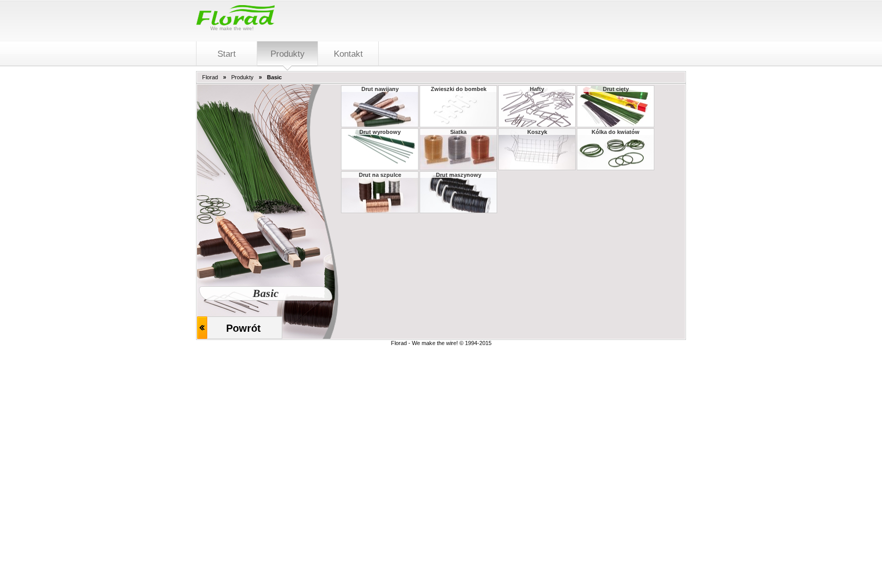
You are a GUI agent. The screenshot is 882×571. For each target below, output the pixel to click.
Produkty (242, 77)
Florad (210, 77)
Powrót (243, 328)
